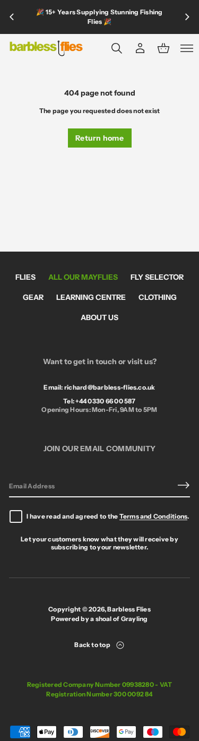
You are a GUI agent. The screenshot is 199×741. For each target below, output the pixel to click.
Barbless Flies (128, 609)
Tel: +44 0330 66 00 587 (99, 401)
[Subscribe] (183, 485)
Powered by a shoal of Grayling (99, 619)
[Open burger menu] (186, 48)
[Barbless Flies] (46, 48)
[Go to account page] (140, 48)
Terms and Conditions (153, 516)
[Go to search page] (116, 48)
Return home (99, 138)
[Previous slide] (11, 17)
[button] (116, 48)
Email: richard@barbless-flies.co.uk (99, 387)
